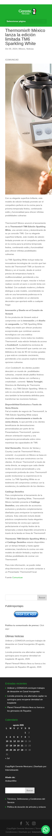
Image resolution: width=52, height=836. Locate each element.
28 (22, 750)
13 (18, 741)
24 (7, 750)
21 (22, 745)
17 (7, 745)
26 (14, 750)
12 (14, 741)
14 (22, 741)
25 (11, 750)
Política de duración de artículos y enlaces (26, 807)
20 (18, 745)
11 (11, 741)
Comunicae (17, 577)
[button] (45, 829)
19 (14, 745)
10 (7, 741)
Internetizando (11, 770)
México (22, 49)
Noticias (30, 49)
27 (18, 750)
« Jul (7, 758)
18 (11, 745)
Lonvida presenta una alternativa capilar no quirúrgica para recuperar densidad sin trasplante (25, 655)
